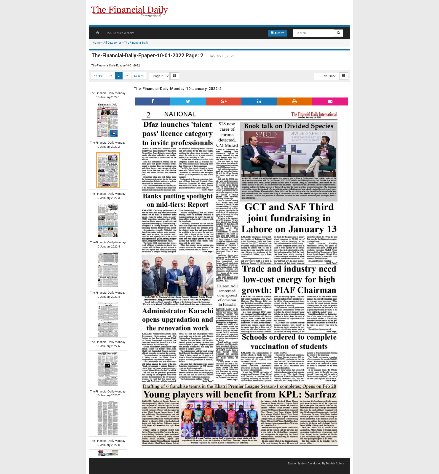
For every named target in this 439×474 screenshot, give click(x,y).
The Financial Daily (136, 42)
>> (126, 75)
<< (110, 75)
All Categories (112, 42)
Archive (279, 33)
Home (97, 42)
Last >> (139, 75)
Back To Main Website (120, 33)
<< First (98, 75)
